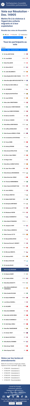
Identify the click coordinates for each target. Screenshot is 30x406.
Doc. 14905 (23, 365)
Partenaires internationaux (15, 390)
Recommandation (16, 380)
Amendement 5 (15, 377)
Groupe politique (15, 49)
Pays (8, 49)
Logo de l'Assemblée (10, 392)
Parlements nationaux (15, 388)
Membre (4, 49)
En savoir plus (22, 401)
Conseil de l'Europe (15, 386)
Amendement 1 (15, 368)
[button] (25, 37)
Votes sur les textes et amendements (13, 37)
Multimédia (22, 392)
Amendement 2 (15, 370)
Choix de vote (23, 49)
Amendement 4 (15, 375)
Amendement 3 (15, 373)
